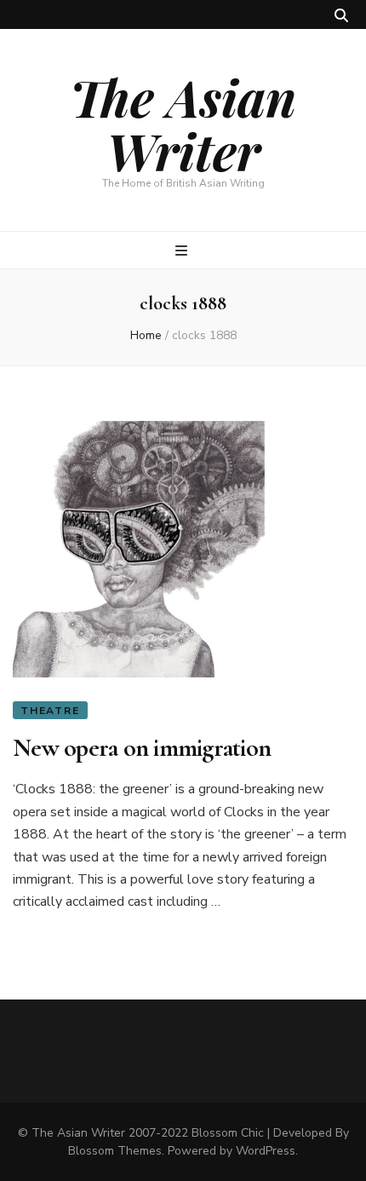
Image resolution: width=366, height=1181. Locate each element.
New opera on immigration (142, 747)
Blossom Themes (115, 1151)
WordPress (265, 1151)
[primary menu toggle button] (183, 251)
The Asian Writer (183, 123)
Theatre (50, 710)
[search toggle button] (341, 16)
